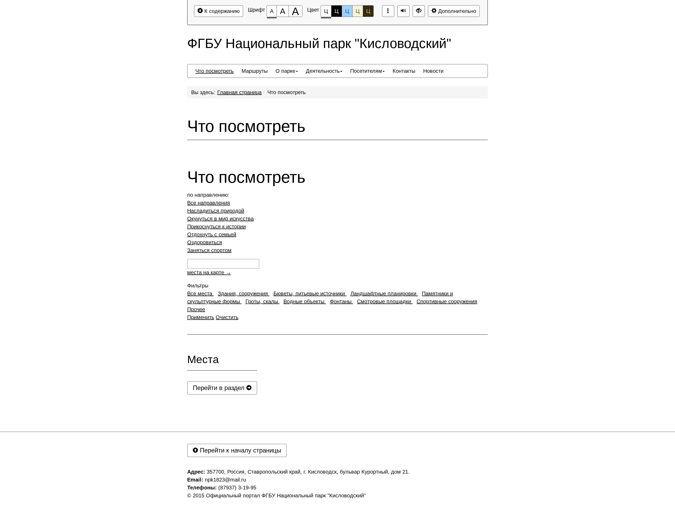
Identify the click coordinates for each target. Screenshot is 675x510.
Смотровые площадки (385, 301)
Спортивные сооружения (447, 301)
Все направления (208, 203)
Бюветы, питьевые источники (309, 293)
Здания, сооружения (243, 293)
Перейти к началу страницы (239, 450)
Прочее (196, 309)
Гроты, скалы (262, 301)
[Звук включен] (403, 11)
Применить (200, 317)
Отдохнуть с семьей (211, 234)
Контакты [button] (404, 71)
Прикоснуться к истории (216, 226)
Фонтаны (341, 301)
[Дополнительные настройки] (419, 11)
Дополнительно (456, 11)
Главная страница (239, 92)
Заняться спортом (209, 250)
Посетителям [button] (366, 71)
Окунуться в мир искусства (220, 219)
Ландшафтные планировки (384, 293)
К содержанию (221, 11)
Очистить (227, 317)
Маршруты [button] (255, 71)
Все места (200, 293)
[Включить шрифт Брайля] (388, 11)
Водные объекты (304, 301)
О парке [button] (285, 71)
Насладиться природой (215, 211)
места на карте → (209, 272)
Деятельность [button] (323, 71)
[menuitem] (214, 71)
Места (203, 359)
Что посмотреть (286, 92)
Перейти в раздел (219, 387)
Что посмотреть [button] (214, 71)
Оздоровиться (204, 242)
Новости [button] (433, 71)
